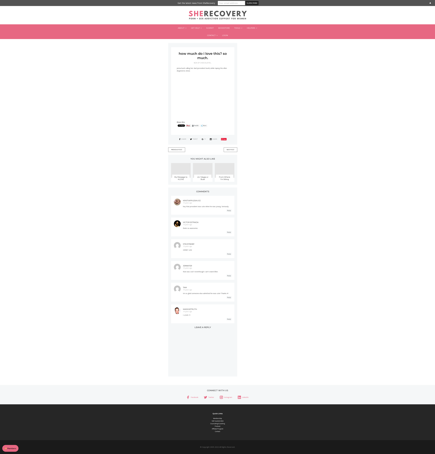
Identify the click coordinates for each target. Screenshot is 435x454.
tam (185, 287)
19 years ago (187, 203)
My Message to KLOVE (180, 178)
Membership (217, 418)
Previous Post (176, 150)
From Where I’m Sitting (224, 178)
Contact (211, 35)
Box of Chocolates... (203, 63)
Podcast (217, 426)
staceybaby (188, 244)
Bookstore (224, 28)
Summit (210, 28)
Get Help (195, 28)
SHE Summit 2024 (217, 421)
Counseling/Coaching (217, 424)
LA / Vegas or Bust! (202, 178)
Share (183, 139)
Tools (237, 28)
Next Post (230, 150)
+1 (205, 139)
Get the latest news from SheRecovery (196, 3)
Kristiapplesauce (192, 201)
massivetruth (190, 309)
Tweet (195, 139)
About (181, 28)
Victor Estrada (190, 222)
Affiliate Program (217, 429)
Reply (229, 210)
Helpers (251, 28)
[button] (10, 448)
